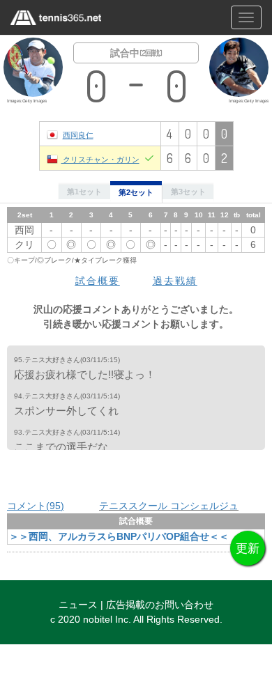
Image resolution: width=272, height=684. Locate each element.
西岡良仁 (78, 135)
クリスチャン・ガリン (100, 159)
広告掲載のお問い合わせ (159, 604)
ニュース (78, 604)
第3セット (188, 191)
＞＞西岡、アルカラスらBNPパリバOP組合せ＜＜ (119, 536)
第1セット (84, 191)
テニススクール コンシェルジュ (169, 505)
